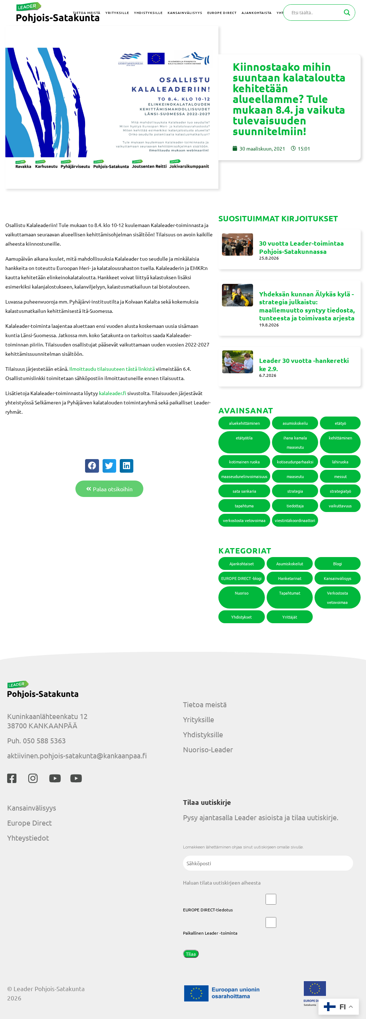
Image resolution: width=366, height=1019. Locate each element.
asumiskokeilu (295, 423)
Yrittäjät (289, 617)
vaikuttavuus (340, 505)
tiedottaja (295, 505)
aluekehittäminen (244, 423)
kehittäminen (340, 437)
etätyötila (244, 437)
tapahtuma (244, 505)
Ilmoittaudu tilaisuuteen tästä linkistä (112, 368)
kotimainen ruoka (244, 461)
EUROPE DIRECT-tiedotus (208, 909)
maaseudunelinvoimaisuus (244, 476)
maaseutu (295, 476)
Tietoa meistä (205, 704)
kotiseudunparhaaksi (295, 461)
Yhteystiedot (28, 837)
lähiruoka (340, 461)
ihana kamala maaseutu (295, 442)
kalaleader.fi (112, 393)
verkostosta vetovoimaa (244, 520)
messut (340, 476)
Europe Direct (29, 822)
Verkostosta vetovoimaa (337, 597)
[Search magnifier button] (347, 13)
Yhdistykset (241, 617)
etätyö (340, 423)
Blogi (337, 563)
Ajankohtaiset (241, 563)
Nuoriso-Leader (208, 749)
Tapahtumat (289, 593)
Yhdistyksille (203, 734)
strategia (295, 491)
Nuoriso (241, 593)
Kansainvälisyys (337, 578)
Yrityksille (198, 719)
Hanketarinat (289, 578)
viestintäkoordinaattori (295, 520)
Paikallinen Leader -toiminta (210, 933)
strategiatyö (340, 491)
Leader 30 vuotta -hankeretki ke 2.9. (304, 364)
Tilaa (191, 954)
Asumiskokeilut (289, 563)
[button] (92, 466)
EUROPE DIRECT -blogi (241, 578)
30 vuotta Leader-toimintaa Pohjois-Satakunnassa (301, 247)
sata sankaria (244, 491)
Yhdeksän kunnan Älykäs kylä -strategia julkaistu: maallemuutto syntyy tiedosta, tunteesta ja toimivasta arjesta (307, 306)
